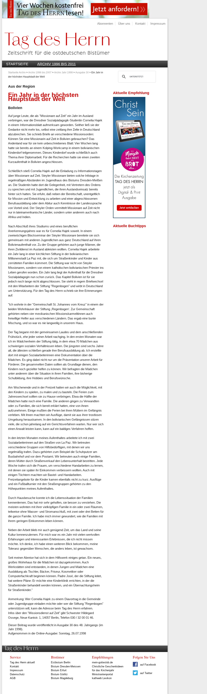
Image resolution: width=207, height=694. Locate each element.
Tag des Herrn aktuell (22, 662)
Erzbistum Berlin (60, 662)
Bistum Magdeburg (62, 678)
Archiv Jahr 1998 (63, 72)
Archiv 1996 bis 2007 (40, 72)
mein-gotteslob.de (102, 662)
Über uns (124, 23)
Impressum (158, 23)
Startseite (17, 64)
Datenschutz (17, 674)
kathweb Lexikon (102, 678)
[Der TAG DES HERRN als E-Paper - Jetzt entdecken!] (129, 217)
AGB (13, 678)
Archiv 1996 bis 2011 (56, 64)
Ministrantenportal (102, 674)
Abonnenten (105, 23)
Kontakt (140, 23)
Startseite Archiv (17, 72)
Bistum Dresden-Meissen (65, 666)
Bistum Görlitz (59, 674)
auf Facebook (147, 664)
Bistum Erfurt (59, 670)
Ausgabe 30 (82, 72)
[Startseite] (56, 58)
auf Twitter (145, 673)
